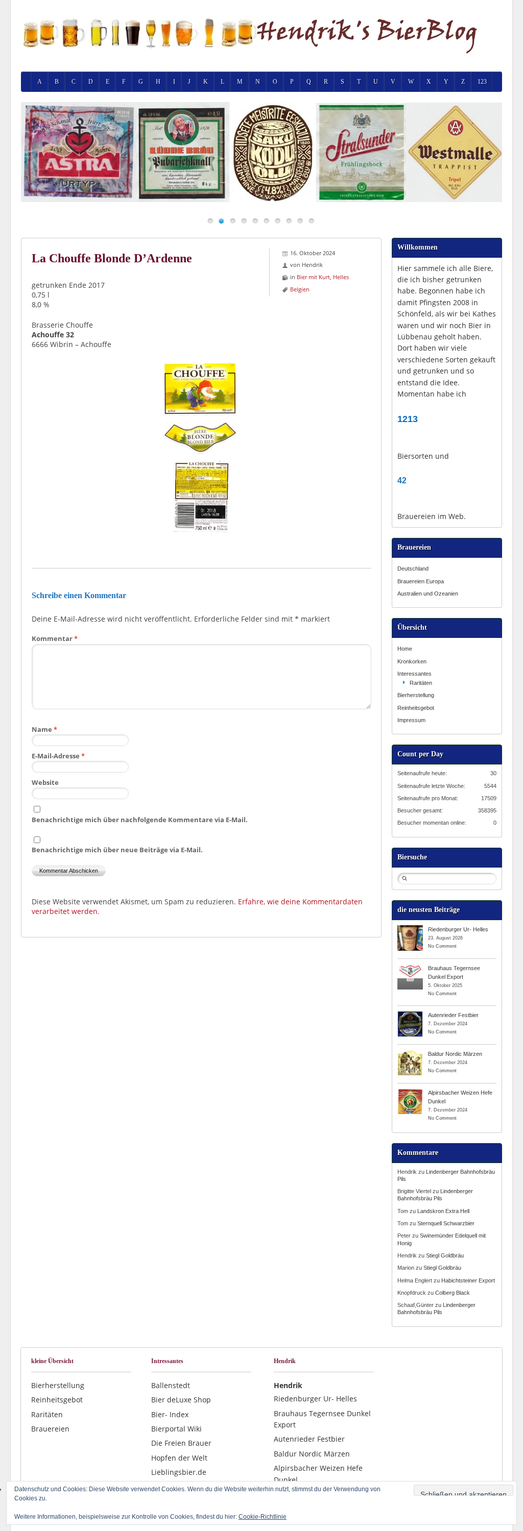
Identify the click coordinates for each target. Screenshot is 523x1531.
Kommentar (55, 638)
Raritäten (421, 683)
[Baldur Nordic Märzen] (410, 1053)
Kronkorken (411, 661)
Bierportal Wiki (176, 1429)
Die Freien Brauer (181, 1443)
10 (311, 220)
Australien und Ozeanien (427, 593)
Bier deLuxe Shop (181, 1399)
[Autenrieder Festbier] (410, 1014)
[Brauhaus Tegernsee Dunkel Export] (410, 968)
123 (482, 81)
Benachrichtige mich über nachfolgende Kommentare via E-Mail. (140, 819)
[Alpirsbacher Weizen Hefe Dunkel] (410, 1092)
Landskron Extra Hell (443, 1211)
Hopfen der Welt (179, 1458)
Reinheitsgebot (415, 708)
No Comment (442, 946)
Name (44, 729)
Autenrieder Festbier (453, 1015)
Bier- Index (169, 1414)
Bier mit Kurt (313, 277)
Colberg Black (452, 1293)
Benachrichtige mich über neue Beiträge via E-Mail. (117, 849)
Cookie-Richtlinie (263, 1516)
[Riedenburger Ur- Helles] (410, 929)
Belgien (300, 289)
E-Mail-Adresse (58, 755)
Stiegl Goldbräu (445, 1255)
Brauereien (50, 1429)
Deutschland (413, 568)
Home (404, 649)
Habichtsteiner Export (468, 1280)
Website (45, 782)
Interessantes (414, 674)
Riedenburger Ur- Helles (458, 929)
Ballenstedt (170, 1385)
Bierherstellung (415, 695)
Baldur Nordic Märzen (455, 1054)
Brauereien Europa (420, 581)
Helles (341, 277)
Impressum (411, 720)
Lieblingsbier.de (178, 1472)
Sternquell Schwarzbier (445, 1223)
